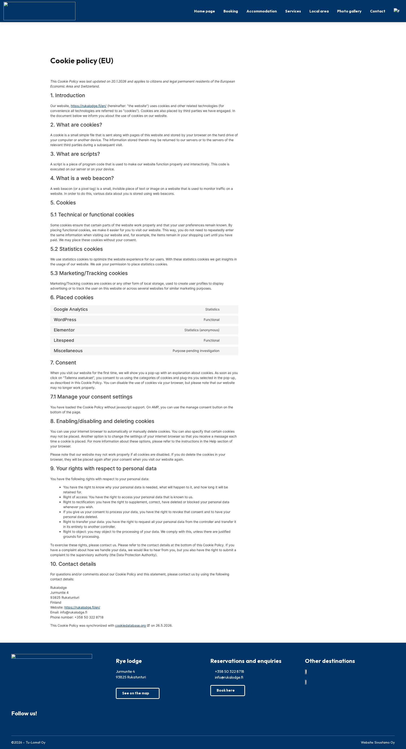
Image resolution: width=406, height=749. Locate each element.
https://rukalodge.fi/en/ (88, 106)
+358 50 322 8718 (229, 671)
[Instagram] (27, 725)
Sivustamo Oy (385, 742)
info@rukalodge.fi (228, 677)
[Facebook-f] (16, 725)
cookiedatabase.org (130, 625)
